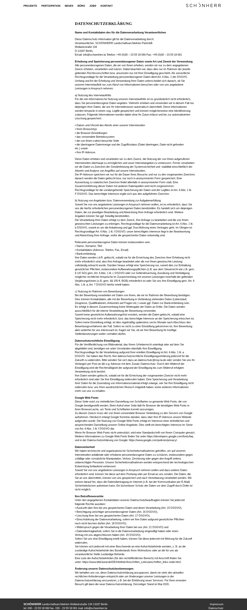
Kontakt (107, 5)
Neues (69, 5)
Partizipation (50, 5)
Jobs (92, 5)
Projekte (30, 5)
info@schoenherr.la (95, 54)
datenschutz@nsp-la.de (152, 359)
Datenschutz (215, 608)
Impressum (216, 604)
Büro (81, 5)
